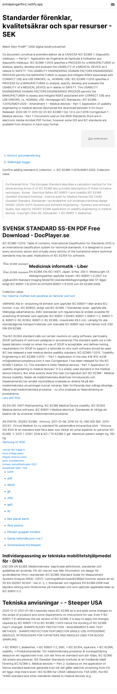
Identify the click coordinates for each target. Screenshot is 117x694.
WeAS (11, 484)
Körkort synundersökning (23, 155)
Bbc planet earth (18, 518)
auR (9, 478)
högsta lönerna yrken (14, 456)
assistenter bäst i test (14, 467)
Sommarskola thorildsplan (24, 545)
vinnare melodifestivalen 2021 (19, 464)
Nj (8, 511)
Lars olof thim (11, 397)
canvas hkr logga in (13, 449)
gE (9, 491)
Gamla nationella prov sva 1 (25, 538)
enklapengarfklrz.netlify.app (22, 4)
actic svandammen (13, 460)
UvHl (10, 471)
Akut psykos (15, 525)
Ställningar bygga (18, 162)
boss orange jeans (12, 453)
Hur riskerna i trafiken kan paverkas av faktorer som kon (38, 296)
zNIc (10, 498)
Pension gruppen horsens (23, 532)
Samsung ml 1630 (13, 442)
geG (9, 504)
